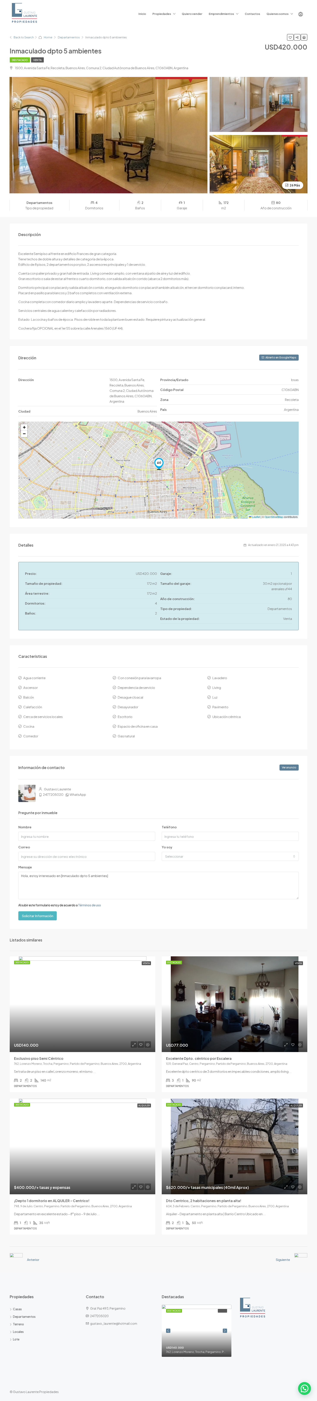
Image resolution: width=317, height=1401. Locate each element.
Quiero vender (192, 14)
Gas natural (126, 736)
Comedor (30, 736)
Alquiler (144, 1105)
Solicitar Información (37, 916)
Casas (17, 1309)
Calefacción (32, 707)
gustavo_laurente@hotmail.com (113, 1323)
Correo (24, 847)
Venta (37, 60)
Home (48, 37)
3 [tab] (198, 1361)
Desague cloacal (130, 697)
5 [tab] (211, 1361)
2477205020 (53, 794)
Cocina (28, 726)
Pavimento (220, 707)
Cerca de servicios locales (43, 717)
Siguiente (283, 1259)
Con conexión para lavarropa (139, 678)
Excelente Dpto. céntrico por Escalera (199, 1058)
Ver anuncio (289, 767)
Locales (18, 1332)
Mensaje (25, 867)
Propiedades (161, 14)
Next (225, 1331)
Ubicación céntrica (226, 717)
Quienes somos (278, 14)
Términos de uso (89, 905)
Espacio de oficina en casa (138, 726)
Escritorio (125, 717)
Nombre (24, 827)
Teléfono (169, 827)
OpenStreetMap (274, 517)
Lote (16, 1339)
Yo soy (167, 847)
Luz (215, 697)
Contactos (252, 14)
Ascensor (30, 687)
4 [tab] (205, 1361)
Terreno (18, 1324)
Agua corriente (34, 678)
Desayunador (128, 707)
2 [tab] (192, 1361)
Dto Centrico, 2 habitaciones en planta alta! (203, 1200)
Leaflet (255, 517)
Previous (168, 1331)
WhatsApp (78, 794)
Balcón (28, 697)
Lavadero (219, 678)
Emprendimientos (221, 14)
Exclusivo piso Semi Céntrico (38, 1058)
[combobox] (230, 856)
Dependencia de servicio (136, 687)
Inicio (142, 14)
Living (216, 687)
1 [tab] (186, 1361)
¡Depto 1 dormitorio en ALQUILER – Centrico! (51, 1200)
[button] (159, 464)
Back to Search (24, 37)
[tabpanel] (196, 1331)
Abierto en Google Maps (280, 357)
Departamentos (69, 37)
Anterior (33, 1259)
